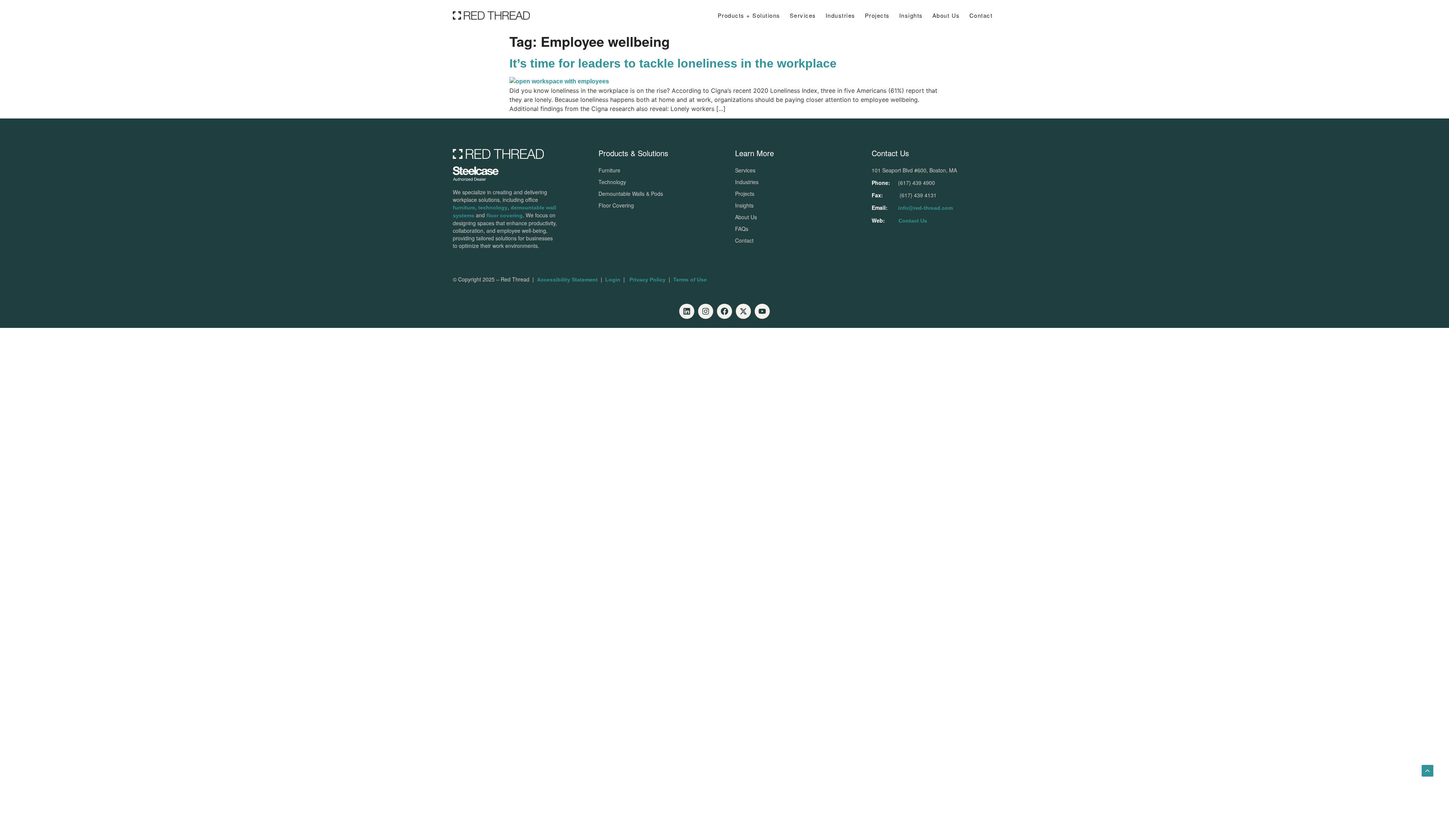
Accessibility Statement (567, 280)
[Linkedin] (686, 311)
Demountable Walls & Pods (630, 193)
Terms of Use (690, 280)
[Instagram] (705, 311)
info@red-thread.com (925, 208)
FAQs (741, 228)
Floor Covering (616, 205)
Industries (840, 15)
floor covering (504, 215)
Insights (744, 205)
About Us (946, 15)
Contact (981, 15)
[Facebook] (724, 311)
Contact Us (912, 221)
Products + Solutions (749, 15)
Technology (612, 182)
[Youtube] (762, 311)
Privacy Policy (647, 280)
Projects (877, 15)
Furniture (609, 170)
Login (612, 280)
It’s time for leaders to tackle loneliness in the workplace (673, 63)
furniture (464, 208)
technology (493, 208)
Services (803, 15)
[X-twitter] (743, 311)
